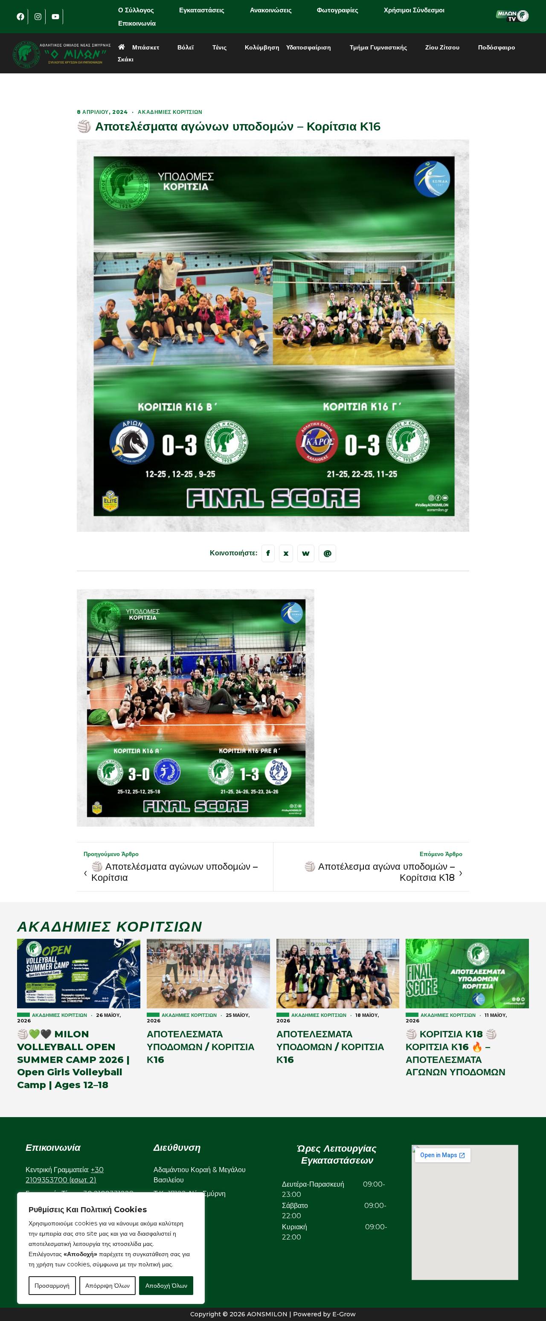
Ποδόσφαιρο (496, 47)
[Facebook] (20, 16)
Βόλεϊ (185, 47)
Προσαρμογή (52, 1285)
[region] (111, 1248)
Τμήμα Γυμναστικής (378, 47)
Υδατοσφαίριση (308, 47)
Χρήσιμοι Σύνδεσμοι (414, 10)
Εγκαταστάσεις (201, 10)
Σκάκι (126, 59)
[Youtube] (55, 16)
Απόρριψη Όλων (107, 1285)
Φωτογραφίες (337, 10)
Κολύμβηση (262, 47)
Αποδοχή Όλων (166, 1285)
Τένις (219, 47)
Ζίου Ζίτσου (442, 47)
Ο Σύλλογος (136, 10)
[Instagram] (38, 16)
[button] (142, 10)
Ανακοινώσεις (271, 10)
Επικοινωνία (137, 23)
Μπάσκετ (145, 47)
